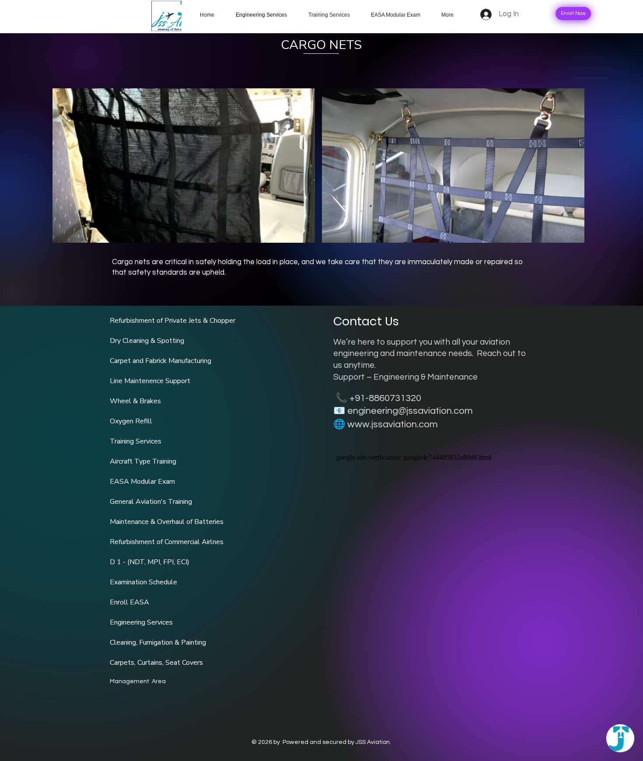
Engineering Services (141, 622)
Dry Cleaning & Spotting (147, 341)
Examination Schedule (143, 582)
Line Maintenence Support (150, 381)
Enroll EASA (129, 602)
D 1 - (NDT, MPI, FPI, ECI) (149, 562)
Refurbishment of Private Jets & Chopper (172, 320)
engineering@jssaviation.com (410, 411)
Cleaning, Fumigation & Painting (158, 642)
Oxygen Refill (131, 421)
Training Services (135, 441)
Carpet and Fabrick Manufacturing (160, 361)
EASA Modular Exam (142, 481)
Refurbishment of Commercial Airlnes (167, 542)
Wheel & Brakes (135, 401)
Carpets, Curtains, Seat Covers (156, 662)
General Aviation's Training (151, 501)
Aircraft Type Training (143, 461)
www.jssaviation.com (392, 424)
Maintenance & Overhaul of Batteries (167, 522)
